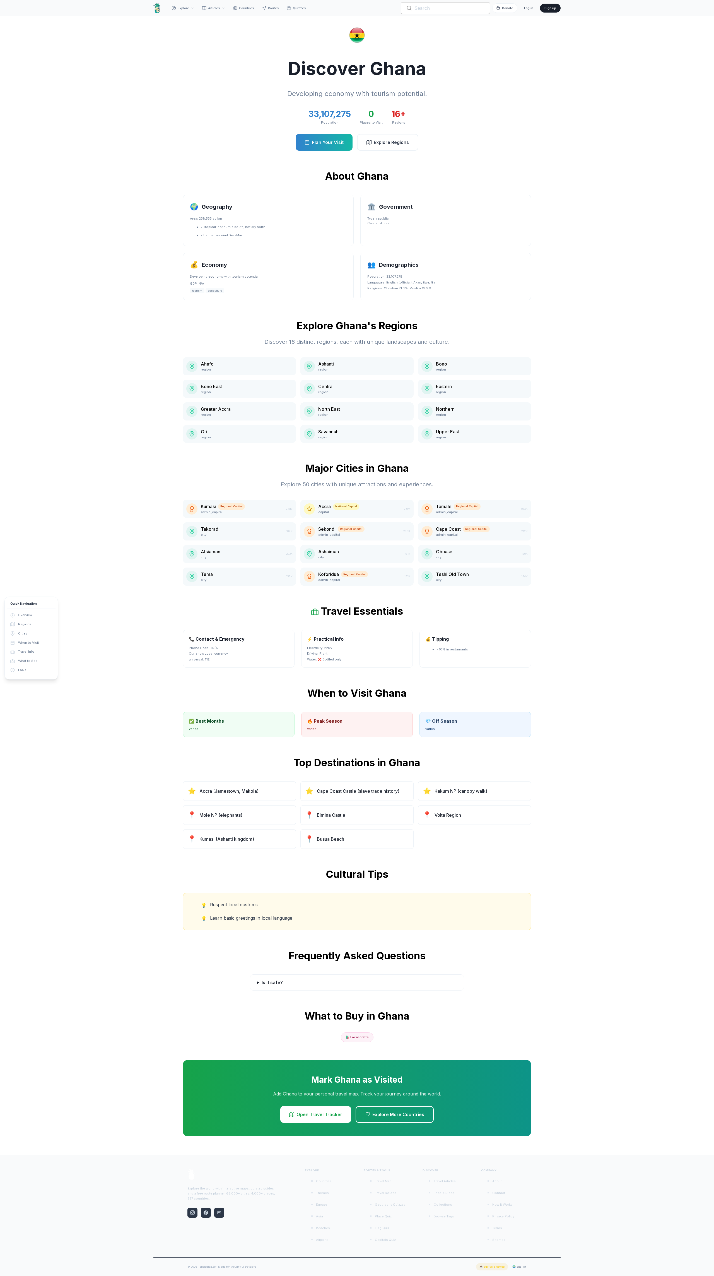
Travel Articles (445, 1181)
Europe (321, 1205)
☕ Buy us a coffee (492, 1266)
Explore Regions (391, 142)
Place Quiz (383, 1216)
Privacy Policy (503, 1216)
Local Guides (444, 1193)
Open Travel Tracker (319, 1114)
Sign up (550, 8)
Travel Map (383, 1181)
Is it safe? (272, 982)
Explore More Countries (398, 1114)
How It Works (502, 1205)
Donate (507, 8)
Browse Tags (444, 1216)
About (497, 1181)
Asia (319, 1216)
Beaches (323, 1228)
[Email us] (219, 1213)
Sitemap (498, 1240)
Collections (443, 1205)
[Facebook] (206, 1213)
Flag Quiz (382, 1228)
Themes (322, 1193)
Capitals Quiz (385, 1240)
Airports (322, 1240)
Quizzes (299, 8)
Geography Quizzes (390, 1205)
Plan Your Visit (328, 142)
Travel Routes (385, 1193)
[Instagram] (192, 1213)
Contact (498, 1193)
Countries (246, 8)
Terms (497, 1228)
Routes (273, 8)
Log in (528, 8)
